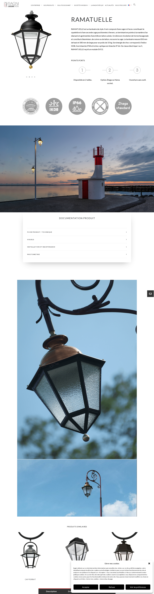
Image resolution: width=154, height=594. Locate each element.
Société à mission (81, 5)
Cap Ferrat (30, 579)
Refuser (112, 587)
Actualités (109, 5)
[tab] (77, 232)
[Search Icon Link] (134, 4)
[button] (149, 563)
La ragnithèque (97, 5)
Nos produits (49, 5)
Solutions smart (64, 5)
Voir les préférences (138, 587)
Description (51, 591)
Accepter (85, 587)
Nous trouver (121, 5)
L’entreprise (35, 5)
